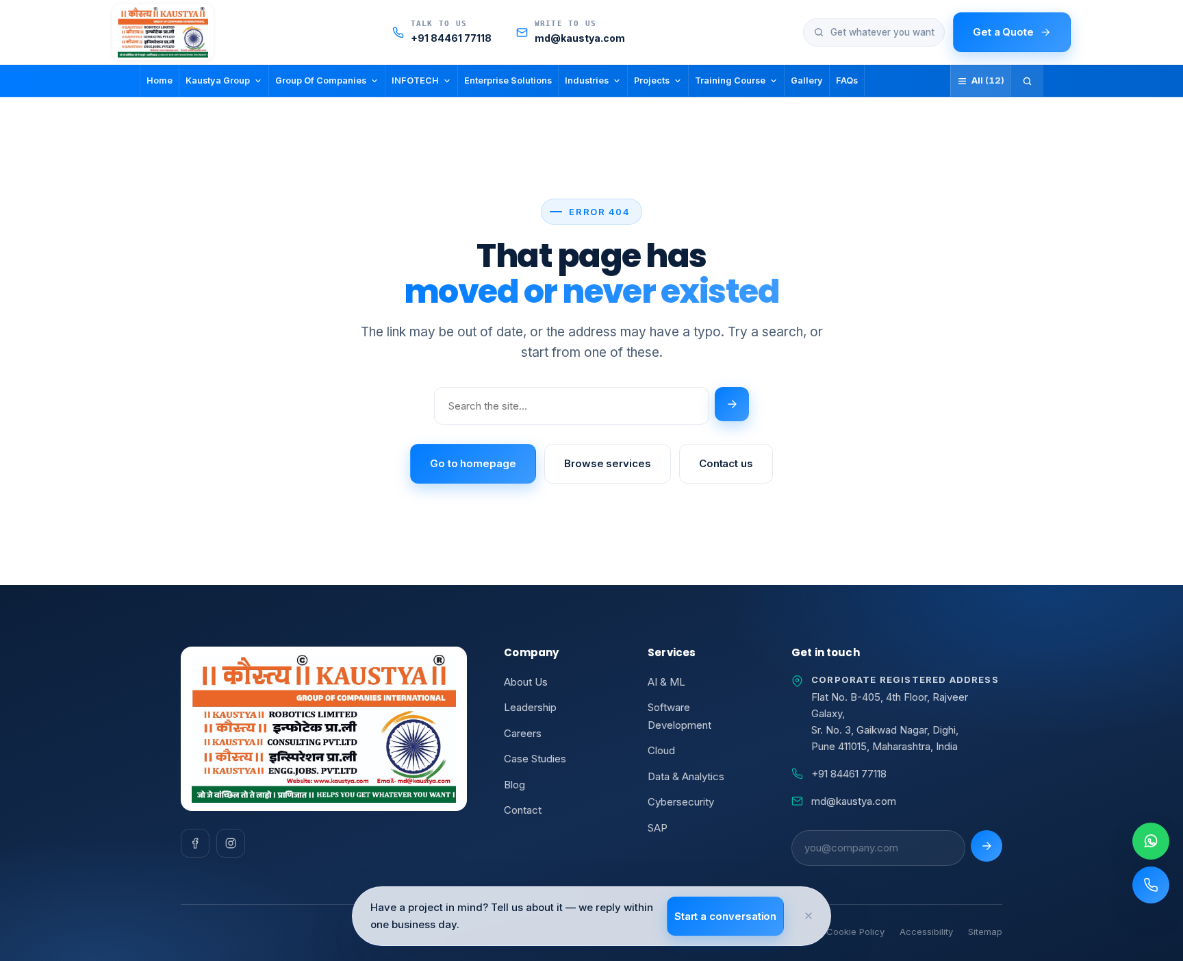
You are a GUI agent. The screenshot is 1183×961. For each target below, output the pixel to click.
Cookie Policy (855, 931)
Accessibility (926, 931)
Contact (523, 809)
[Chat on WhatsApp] (1150, 841)
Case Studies (535, 758)
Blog (514, 784)
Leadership (530, 707)
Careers (523, 733)
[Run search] (732, 404)
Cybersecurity (681, 801)
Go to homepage (473, 463)
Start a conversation (725, 916)
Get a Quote (1003, 31)
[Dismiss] (808, 916)
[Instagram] (230, 843)
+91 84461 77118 (849, 773)
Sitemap (985, 931)
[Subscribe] (986, 846)
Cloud (661, 750)
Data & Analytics (686, 776)
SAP (657, 827)
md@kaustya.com (853, 801)
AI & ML (666, 681)
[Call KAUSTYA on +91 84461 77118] (1150, 884)
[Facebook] (195, 843)
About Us (526, 681)
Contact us (726, 463)
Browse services (607, 463)
